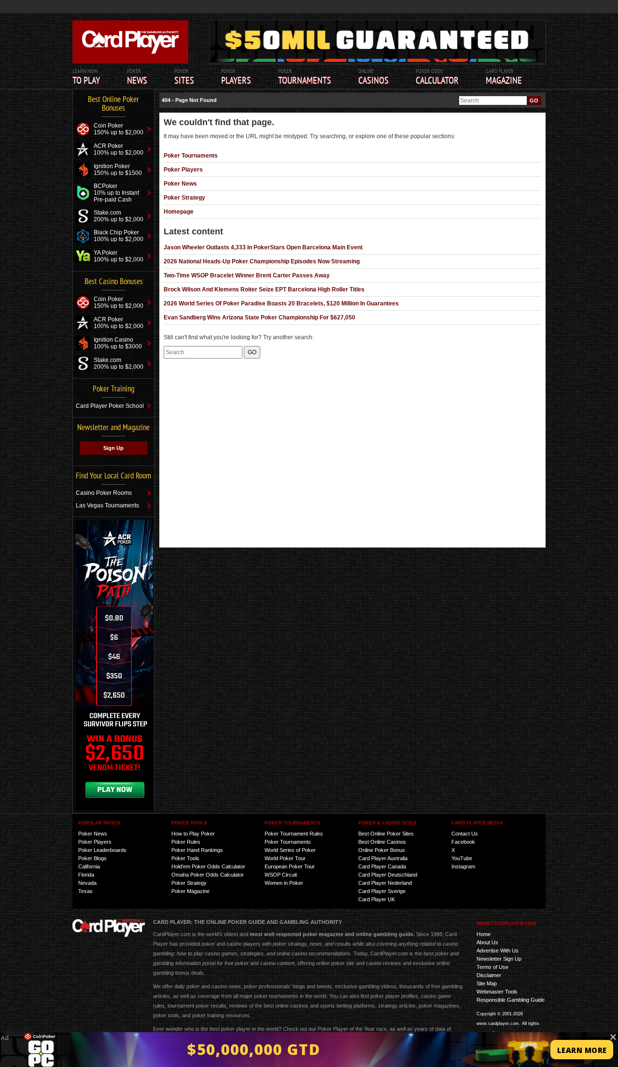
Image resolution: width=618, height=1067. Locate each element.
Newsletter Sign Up (499, 959)
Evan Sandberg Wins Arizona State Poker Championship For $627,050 (259, 317)
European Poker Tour (290, 866)
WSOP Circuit (281, 875)
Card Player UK (376, 899)
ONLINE (373, 77)
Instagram (463, 866)
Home (484, 934)
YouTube (461, 858)
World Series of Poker (290, 850)
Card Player (504, 77)
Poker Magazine (190, 891)
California (89, 866)
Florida (86, 875)
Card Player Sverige (382, 891)
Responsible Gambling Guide (511, 1000)
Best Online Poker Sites (386, 833)
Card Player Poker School (110, 406)
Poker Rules (185, 842)
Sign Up (113, 448)
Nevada (87, 883)
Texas (85, 891)
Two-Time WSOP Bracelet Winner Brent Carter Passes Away (247, 275)
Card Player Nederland (385, 883)
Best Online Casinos (382, 842)
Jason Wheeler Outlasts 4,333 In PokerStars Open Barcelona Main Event (263, 247)
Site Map (487, 983)
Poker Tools (185, 858)
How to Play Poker (193, 833)
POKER (137, 77)
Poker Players (183, 169)
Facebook (463, 842)
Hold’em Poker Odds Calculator (208, 866)
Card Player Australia (382, 858)
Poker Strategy (184, 197)
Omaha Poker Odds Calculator (207, 875)
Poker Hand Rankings (197, 850)
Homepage (179, 211)
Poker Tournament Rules (294, 833)
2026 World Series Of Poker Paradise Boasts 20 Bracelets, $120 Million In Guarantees (281, 303)
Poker (236, 77)
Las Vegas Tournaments (107, 505)
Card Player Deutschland (387, 875)
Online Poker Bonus (381, 850)
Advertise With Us (498, 950)
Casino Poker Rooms (104, 493)
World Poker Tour (285, 858)
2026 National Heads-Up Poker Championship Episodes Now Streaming (262, 261)
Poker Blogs (92, 858)
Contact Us (464, 833)
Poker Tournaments (191, 155)
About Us (487, 942)
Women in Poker (284, 883)
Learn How (86, 77)
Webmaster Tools (497, 992)
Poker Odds (437, 77)
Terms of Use (492, 967)
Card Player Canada (382, 866)
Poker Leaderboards (102, 850)
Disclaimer (489, 975)
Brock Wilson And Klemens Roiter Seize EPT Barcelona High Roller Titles (264, 289)
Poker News (180, 183)
